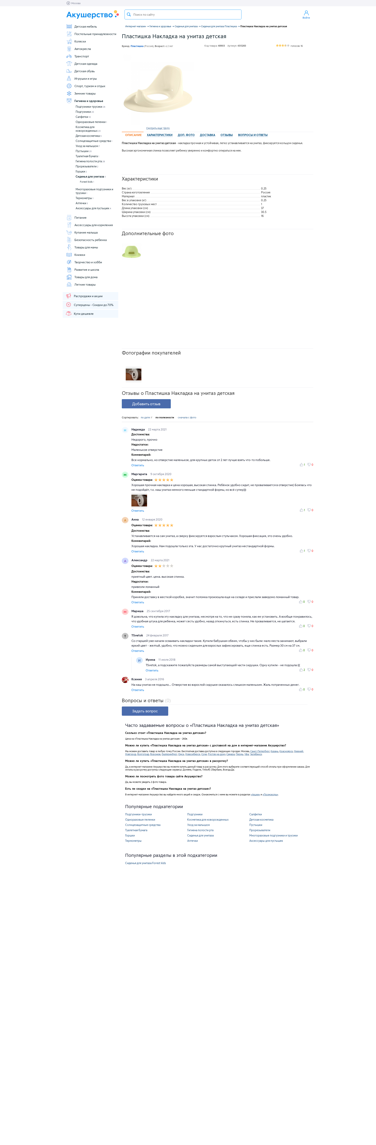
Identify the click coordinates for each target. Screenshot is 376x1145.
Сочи (204, 754)
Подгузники (85, 111)
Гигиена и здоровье (88, 101)
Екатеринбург (169, 754)
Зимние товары (85, 93)
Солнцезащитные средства (94, 141)
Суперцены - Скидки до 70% (93, 305)
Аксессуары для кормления (93, 225)
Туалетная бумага (87, 156)
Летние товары (85, 284)
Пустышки (84, 151)
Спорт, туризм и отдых (89, 86)
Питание (80, 217)
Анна (135, 519)
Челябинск (256, 754)
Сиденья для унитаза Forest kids (145, 863)
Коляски (80, 41)
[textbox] (183, 14)
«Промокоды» (270, 794)
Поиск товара (129, 14)
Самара (230, 754)
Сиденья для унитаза (91, 176)
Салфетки (83, 116)
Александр (139, 560)
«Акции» (255, 794)
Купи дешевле (84, 313)
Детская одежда (85, 63)
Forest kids (87, 181)
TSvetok (137, 635)
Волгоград (143, 754)
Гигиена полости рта (90, 161)
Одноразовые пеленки (91, 122)
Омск (181, 754)
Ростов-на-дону (216, 754)
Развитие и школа (86, 269)
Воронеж (155, 754)
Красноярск (286, 751)
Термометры (84, 198)
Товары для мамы (86, 247)
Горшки (81, 171)
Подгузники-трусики (90, 106)
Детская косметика (89, 135)
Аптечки (82, 203)
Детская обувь (84, 71)
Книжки (79, 254)
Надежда (138, 429)
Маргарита (139, 474)
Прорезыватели (87, 166)
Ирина (151, 659)
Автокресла (82, 49)
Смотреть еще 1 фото (158, 128)
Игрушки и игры (85, 78)
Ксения (137, 679)
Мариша (137, 611)
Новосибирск (192, 754)
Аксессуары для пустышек (93, 208)
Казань (274, 751)
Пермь (239, 754)
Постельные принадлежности (95, 34)
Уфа (246, 754)
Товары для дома (86, 277)
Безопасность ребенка (90, 240)
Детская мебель (85, 26)
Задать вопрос (145, 711)
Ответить (137, 465)
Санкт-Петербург (259, 751)
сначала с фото (187, 417)
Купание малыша (86, 232)
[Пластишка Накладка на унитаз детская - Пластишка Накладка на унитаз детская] (131, 251)
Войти (306, 17)
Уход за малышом (88, 146)
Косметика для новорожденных (208, 819)
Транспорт (81, 56)
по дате (145, 417)
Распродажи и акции (88, 296)
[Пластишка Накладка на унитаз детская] (158, 89)
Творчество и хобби (88, 262)
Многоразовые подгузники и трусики (273, 835)
